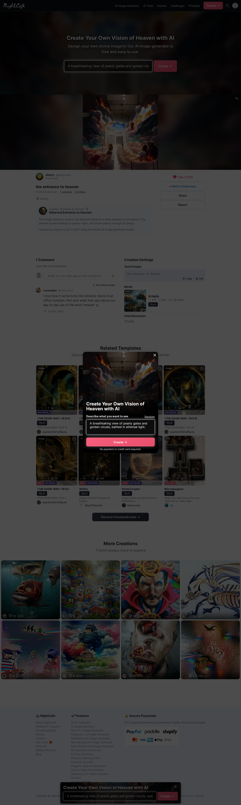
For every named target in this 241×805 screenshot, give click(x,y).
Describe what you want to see (107, 416)
